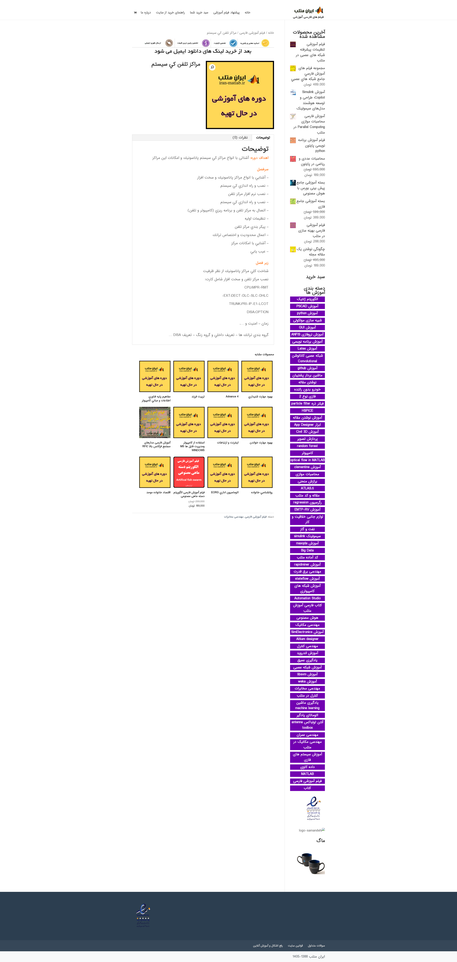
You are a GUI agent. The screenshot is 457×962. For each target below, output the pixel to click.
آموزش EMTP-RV (307, 509)
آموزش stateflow (307, 578)
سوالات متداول (316, 946)
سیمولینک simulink (307, 536)
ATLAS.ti (307, 488)
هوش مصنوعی (307, 618)
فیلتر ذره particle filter (307, 403)
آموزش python (307, 313)
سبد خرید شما (199, 13)
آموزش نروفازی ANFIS (307, 334)
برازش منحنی (307, 481)
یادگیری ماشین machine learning (307, 705)
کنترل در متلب (307, 695)
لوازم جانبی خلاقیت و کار (307, 519)
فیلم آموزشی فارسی (252, 32)
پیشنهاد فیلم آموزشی (226, 13)
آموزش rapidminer (307, 564)
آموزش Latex (307, 348)
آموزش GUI (307, 327)
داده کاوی (307, 767)
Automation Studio (307, 598)
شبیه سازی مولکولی (307, 320)
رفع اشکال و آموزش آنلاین (268, 946)
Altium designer (307, 639)
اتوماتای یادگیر (307, 715)
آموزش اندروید (307, 653)
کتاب (307, 788)
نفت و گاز (307, 529)
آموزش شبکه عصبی (307, 667)
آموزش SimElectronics (307, 632)
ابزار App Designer (307, 425)
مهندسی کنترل (307, 646)
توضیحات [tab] (263, 137)
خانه (247, 13)
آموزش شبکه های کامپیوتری (307, 588)
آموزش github (307, 368)
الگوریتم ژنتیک (307, 299)
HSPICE (307, 410)
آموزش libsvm (307, 674)
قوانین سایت (295, 946)
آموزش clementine (307, 467)
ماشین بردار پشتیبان (307, 375)
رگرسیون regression (307, 502)
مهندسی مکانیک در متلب (307, 744)
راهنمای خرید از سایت (170, 13)
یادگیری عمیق (307, 660)
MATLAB (307, 774)
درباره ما (146, 13)
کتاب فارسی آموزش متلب (307, 608)
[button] (212, 67)
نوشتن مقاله (307, 382)
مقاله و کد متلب (307, 495)
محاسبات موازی (307, 474)
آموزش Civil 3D (307, 431)
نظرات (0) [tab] (240, 137)
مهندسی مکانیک (307, 625)
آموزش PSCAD (307, 306)
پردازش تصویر (307, 439)
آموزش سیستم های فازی (307, 757)
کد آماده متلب (307, 557)
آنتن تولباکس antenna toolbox (307, 725)
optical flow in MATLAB (307, 460)
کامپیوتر (307, 453)
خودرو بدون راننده (307, 389)
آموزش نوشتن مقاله (307, 417)
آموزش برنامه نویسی (307, 341)
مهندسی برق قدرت (307, 571)
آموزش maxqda (307, 543)
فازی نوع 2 (307, 396)
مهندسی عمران (307, 735)
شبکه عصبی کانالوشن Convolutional (307, 358)
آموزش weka (307, 681)
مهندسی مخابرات (233, 517)
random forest (307, 446)
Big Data (307, 550)
